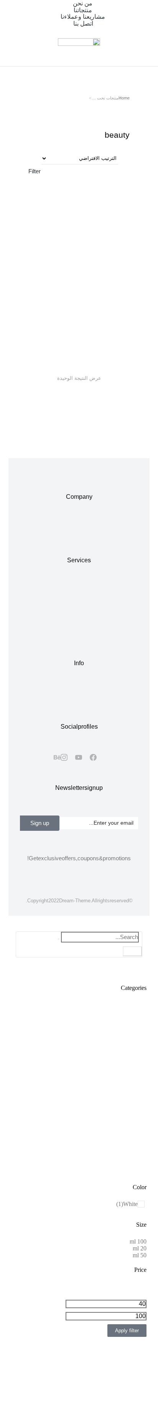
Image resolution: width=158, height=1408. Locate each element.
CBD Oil (94, 333)
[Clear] (58, 939)
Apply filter (127, 1330)
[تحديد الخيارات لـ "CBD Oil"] (116, 320)
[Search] (132, 951)
